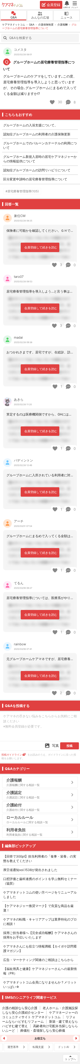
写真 (55, 745)
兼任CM (19, 216)
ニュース (67, 17)
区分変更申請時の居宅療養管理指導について (35, 179)
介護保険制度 (46, 24)
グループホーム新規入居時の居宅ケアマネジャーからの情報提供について (40, 159)
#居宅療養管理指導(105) (22, 191)
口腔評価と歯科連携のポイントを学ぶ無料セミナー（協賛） (40, 881)
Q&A (13, 17)
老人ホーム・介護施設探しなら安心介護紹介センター (40, 1010)
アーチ (18, 521)
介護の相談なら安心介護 (19, 1008)
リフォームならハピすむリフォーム (39, 1019)
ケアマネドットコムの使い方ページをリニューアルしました (40, 894)
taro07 (19, 277)
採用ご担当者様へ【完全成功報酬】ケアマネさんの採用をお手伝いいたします (40, 935)
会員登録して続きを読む (40, 247)
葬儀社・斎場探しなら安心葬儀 (42, 1030)
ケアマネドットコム (12, 5)
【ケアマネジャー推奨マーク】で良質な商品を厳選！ (38, 908)
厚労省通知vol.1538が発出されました (30, 870)
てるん (18, 583)
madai (18, 337)
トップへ (70, 1059)
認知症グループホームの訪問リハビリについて (36, 170)
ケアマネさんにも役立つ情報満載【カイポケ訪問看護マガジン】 (40, 948)
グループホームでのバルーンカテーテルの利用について (40, 145)
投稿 (70, 745)
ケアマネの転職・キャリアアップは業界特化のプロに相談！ (40, 921)
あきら (18, 400)
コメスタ (20, 50)
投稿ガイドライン (11, 754)
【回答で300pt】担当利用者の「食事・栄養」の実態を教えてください (39, 858)
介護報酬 (62, 24)
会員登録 (53, 5)
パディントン (23, 460)
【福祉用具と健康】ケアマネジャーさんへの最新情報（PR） (40, 971)
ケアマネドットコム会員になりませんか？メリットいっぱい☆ (40, 984)
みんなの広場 (40, 17)
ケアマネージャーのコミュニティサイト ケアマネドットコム (40, 1014)
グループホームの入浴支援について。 (30, 125)
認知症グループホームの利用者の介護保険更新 (36, 134)
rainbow (20, 644)
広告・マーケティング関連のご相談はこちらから (38, 960)
